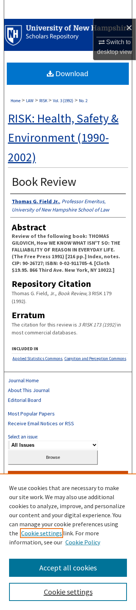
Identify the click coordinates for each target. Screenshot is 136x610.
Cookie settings (41, 533)
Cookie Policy (82, 542)
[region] (68, 542)
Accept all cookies (68, 567)
